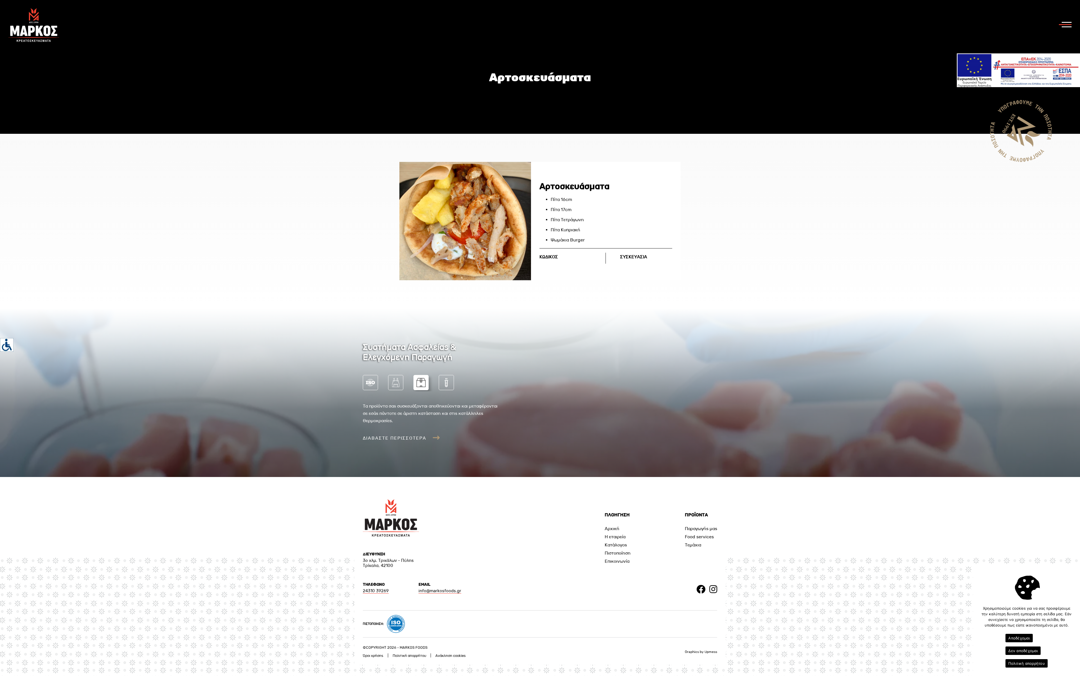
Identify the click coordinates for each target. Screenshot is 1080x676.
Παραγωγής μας (701, 528)
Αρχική (612, 528)
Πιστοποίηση (618, 553)
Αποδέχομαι (1019, 638)
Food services (699, 536)
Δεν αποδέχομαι (1023, 650)
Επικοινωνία (617, 561)
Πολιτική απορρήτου (409, 656)
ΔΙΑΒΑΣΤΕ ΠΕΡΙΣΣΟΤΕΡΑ (395, 438)
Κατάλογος (616, 545)
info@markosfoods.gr (439, 590)
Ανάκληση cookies (450, 656)
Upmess (711, 652)
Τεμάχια (693, 545)
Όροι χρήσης (373, 656)
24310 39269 (376, 590)
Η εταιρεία (615, 536)
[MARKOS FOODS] (33, 40)
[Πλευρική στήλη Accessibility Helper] (7, 345)
